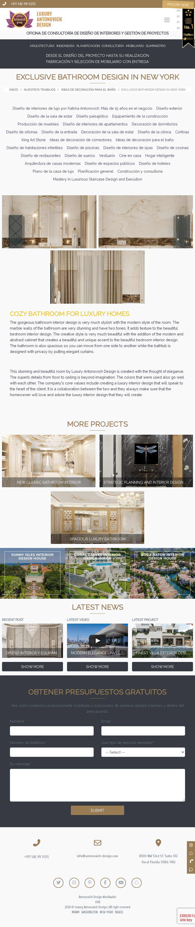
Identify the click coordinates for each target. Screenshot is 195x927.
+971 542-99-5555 (23, 4)
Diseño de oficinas (22, 132)
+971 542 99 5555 (36, 857)
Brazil (119, 912)
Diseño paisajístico (92, 116)
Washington (90, 912)
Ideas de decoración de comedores (81, 140)
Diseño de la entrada (59, 132)
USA (97, 902)
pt (178, 22)
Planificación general (95, 171)
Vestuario (107, 155)
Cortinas (182, 132)
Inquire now (178, 4)
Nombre (18, 721)
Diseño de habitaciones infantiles (35, 147)
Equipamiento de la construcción (140, 116)
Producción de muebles (38, 124)
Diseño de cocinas (173, 147)
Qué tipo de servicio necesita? (128, 742)
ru (178, 28)
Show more (32, 666)
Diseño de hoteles (154, 163)
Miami (75, 912)
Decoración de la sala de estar (107, 132)
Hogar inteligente (159, 155)
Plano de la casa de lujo (53, 171)
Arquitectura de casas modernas (53, 163)
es (178, 16)
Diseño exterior (169, 108)
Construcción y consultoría (139, 171)
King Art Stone (34, 140)
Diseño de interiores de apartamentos (95, 124)
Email (107, 721)
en (178, 10)
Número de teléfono (28, 742)
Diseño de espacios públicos (110, 163)
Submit (97, 810)
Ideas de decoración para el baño (145, 140)
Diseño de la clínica (154, 132)
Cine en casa (130, 155)
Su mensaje (21, 764)
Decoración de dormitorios (154, 124)
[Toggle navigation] (166, 20)
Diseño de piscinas (83, 147)
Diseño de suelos (80, 155)
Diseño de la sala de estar (49, 116)
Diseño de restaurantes (41, 155)
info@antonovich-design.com (97, 856)
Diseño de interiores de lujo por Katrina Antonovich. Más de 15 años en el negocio (82, 108)
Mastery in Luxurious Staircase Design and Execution (97, 179)
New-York (106, 912)
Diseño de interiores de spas (128, 147)
